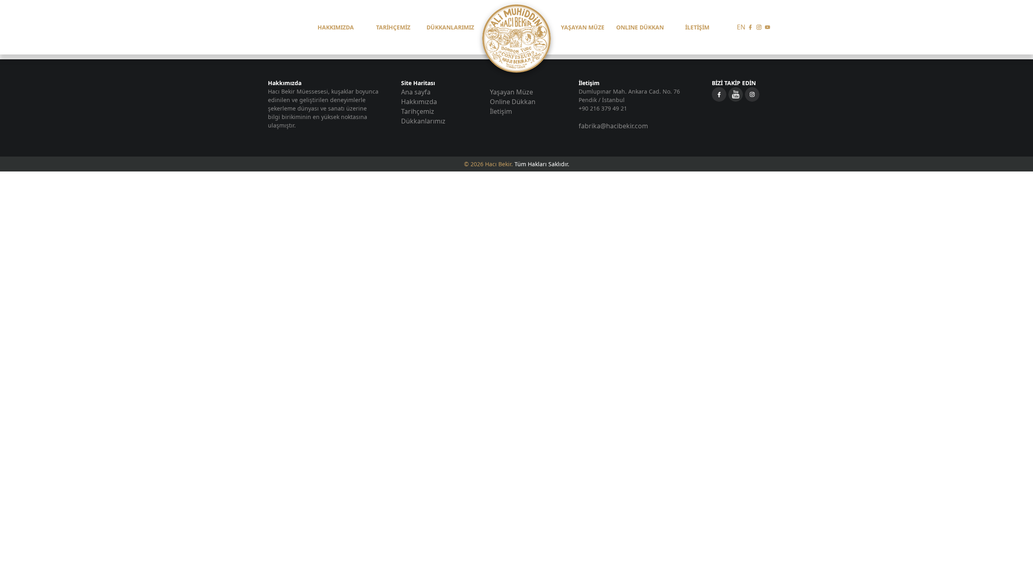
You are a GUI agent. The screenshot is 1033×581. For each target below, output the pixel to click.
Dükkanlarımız (423, 121)
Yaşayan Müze (511, 92)
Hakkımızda (419, 101)
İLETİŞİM (697, 27)
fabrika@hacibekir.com (613, 125)
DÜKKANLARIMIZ (450, 27)
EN (741, 27)
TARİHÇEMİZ (393, 27)
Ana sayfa (416, 92)
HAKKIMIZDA (336, 27)
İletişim (501, 111)
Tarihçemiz (417, 111)
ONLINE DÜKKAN (640, 27)
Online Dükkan (512, 101)
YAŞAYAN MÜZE (582, 27)
